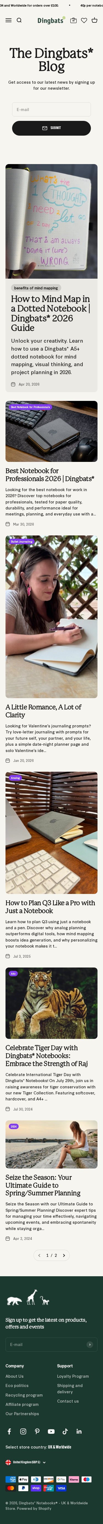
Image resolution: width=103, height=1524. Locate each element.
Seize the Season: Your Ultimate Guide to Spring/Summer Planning (42, 1186)
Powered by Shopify (34, 1508)
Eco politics (17, 1385)
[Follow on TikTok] (65, 1431)
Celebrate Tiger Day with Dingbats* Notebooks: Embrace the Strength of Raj (46, 1056)
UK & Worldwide (59, 1447)
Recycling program (24, 1395)
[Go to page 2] (63, 1255)
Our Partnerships (22, 1413)
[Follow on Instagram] (23, 1431)
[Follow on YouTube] (51, 1431)
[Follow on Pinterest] (37, 1431)
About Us (14, 1376)
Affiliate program (22, 1404)
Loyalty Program (73, 1376)
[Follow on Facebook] (9, 1431)
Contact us (68, 1401)
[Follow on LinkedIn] (79, 1431)
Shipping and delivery (70, 1388)
